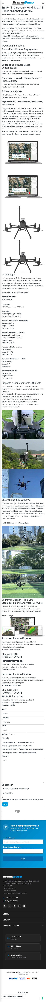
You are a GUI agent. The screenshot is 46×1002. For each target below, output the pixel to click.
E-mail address (9, 838)
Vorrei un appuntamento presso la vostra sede (17, 746)
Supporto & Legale (11, 926)
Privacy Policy (23, 789)
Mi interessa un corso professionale (31, 749)
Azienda (6, 914)
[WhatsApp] (9, 906)
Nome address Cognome (12, 847)
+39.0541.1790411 (12, 657)
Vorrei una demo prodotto (10, 749)
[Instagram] (19, 906)
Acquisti (6, 920)
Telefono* (5, 734)
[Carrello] (42, 3)
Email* (4, 726)
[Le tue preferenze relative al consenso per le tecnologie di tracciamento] (42, 998)
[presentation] (43, 811)
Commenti (5, 756)
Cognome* (5, 717)
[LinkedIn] (14, 906)
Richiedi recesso (23, 992)
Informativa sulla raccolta (13, 996)
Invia (23, 859)
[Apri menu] (3, 3)
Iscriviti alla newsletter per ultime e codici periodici (22, 799)
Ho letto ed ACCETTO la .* (16, 789)
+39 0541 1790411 (12, 898)
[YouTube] (24, 906)
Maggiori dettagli (7, 616)
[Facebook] (5, 906)
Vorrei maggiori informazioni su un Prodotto (17, 742)
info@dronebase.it (11, 901)
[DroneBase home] (23, 3)
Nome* (4, 709)
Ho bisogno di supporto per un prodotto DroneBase (19, 752)
